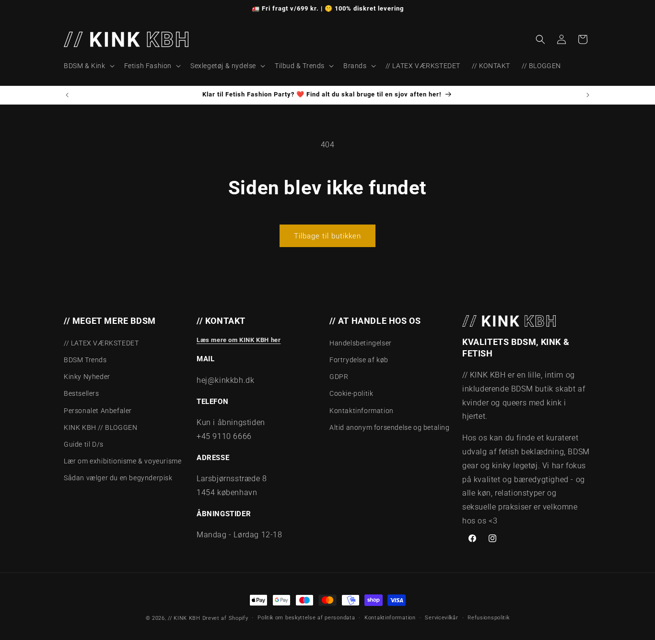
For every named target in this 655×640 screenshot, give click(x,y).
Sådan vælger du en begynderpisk (118, 478)
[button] (88, 66)
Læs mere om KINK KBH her (239, 340)
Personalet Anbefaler (98, 411)
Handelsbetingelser (360, 343)
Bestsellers (81, 393)
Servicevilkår (441, 618)
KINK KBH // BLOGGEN (100, 427)
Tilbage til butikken (327, 236)
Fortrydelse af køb (358, 360)
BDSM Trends (85, 360)
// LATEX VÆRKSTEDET (101, 343)
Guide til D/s (84, 444)
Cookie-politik (351, 393)
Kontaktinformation (361, 411)
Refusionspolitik (488, 618)
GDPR (338, 376)
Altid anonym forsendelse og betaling (389, 427)
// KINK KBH (184, 618)
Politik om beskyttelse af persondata (306, 618)
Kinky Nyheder (87, 376)
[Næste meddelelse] (587, 95)
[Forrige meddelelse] (67, 95)
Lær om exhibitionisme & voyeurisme (122, 461)
